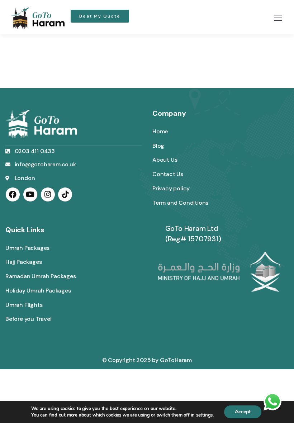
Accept (243, 411)
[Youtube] (30, 194)
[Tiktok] (65, 194)
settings (204, 415)
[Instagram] (48, 194)
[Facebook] (12, 194)
